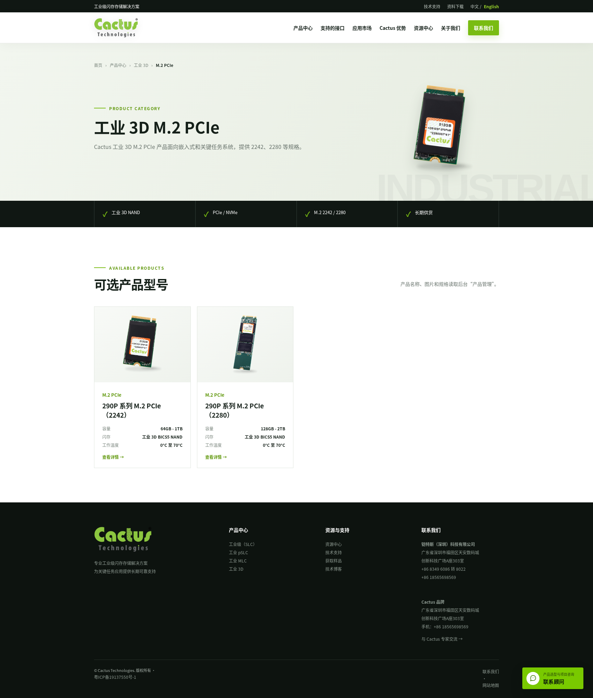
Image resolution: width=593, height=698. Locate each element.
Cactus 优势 (393, 27)
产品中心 (303, 27)
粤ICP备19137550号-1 (115, 677)
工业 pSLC (238, 552)
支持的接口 (333, 27)
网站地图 (490, 685)
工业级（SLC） (243, 544)
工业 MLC (238, 560)
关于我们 (450, 27)
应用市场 (362, 27)
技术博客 (333, 569)
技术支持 (432, 6)
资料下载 (455, 6)
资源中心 (423, 27)
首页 (98, 65)
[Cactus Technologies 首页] (122, 28)
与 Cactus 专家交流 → (442, 639)
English (491, 6)
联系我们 (483, 27)
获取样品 (333, 560)
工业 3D (141, 65)
